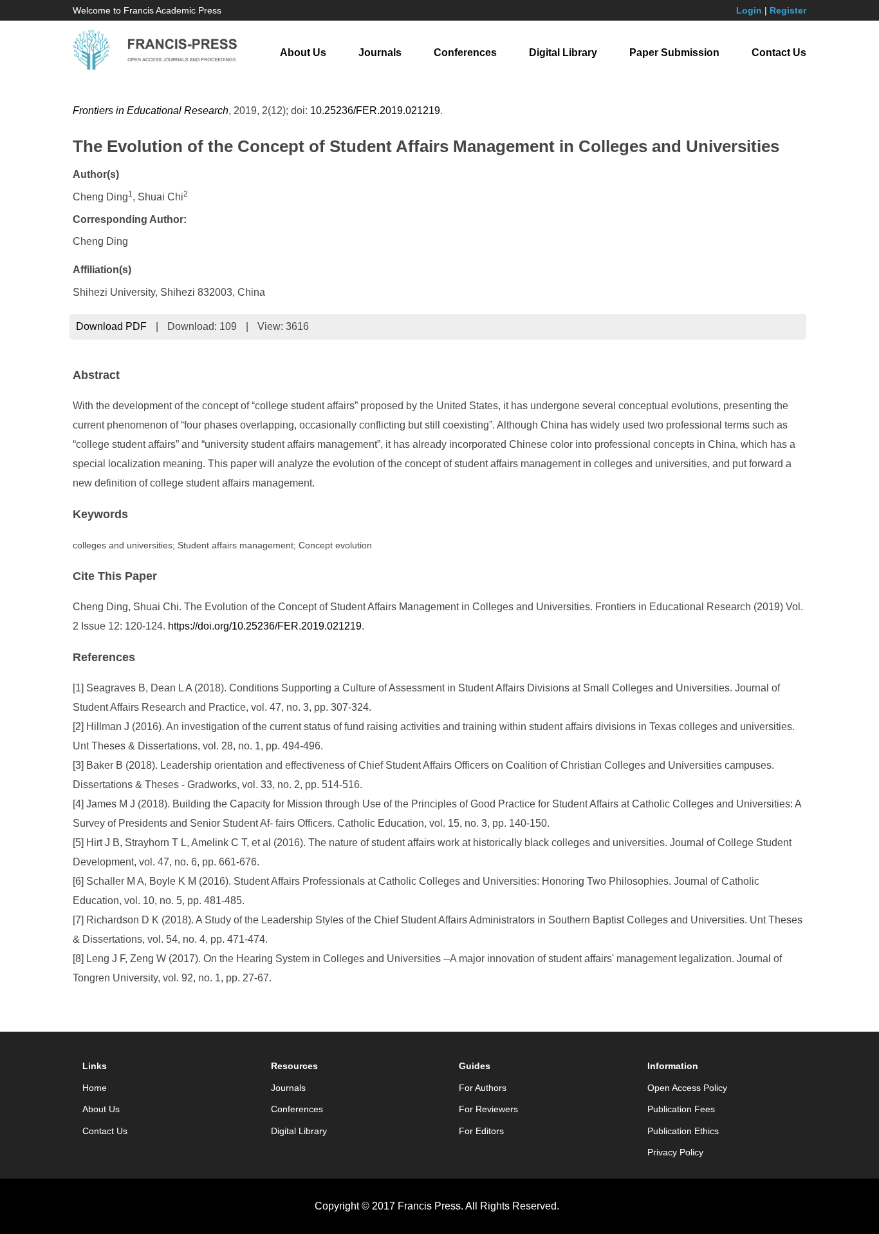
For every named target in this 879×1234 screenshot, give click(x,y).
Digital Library (563, 52)
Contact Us (779, 52)
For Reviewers (488, 1109)
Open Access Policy (687, 1088)
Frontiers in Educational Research (150, 110)
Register (788, 10)
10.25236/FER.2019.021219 (375, 110)
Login (749, 10)
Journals (380, 52)
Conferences (465, 52)
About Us (303, 52)
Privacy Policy (675, 1152)
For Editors (481, 1131)
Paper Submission (674, 52)
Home (94, 1088)
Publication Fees (681, 1109)
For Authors (482, 1088)
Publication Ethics (683, 1131)
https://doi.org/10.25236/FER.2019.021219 (265, 626)
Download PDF (111, 326)
